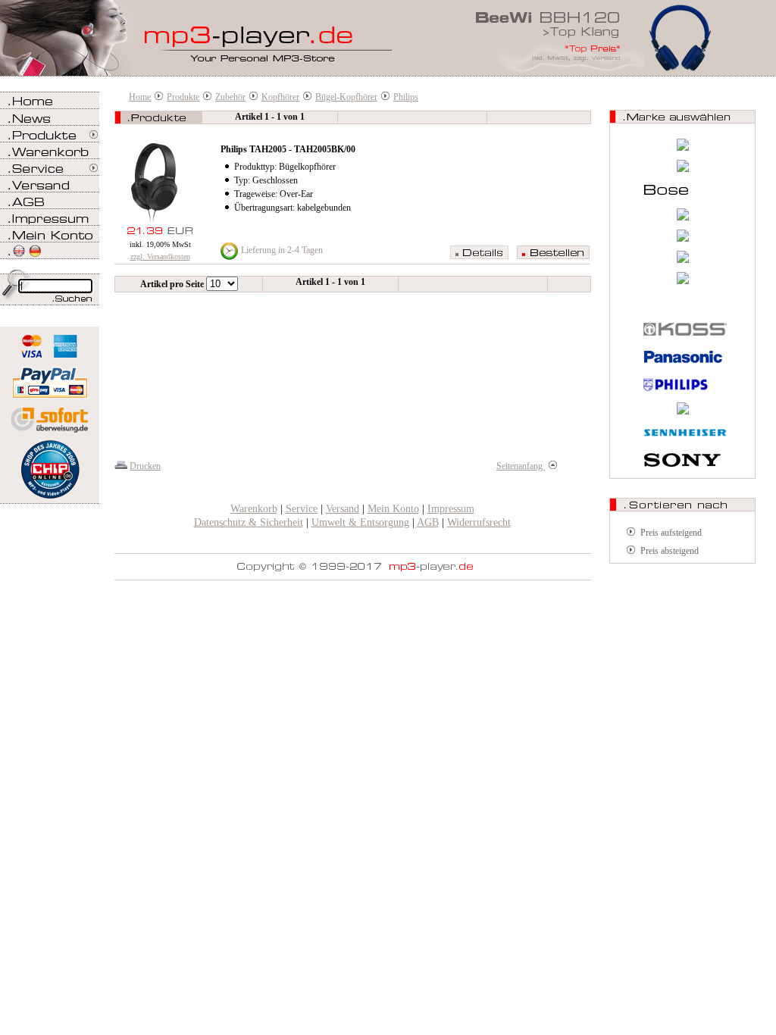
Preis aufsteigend (671, 532)
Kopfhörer (280, 97)
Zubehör (230, 97)
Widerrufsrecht (479, 522)
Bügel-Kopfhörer (346, 97)
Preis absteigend (669, 551)
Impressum (450, 508)
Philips (405, 97)
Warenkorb (253, 508)
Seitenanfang (520, 466)
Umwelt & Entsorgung (360, 522)
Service (302, 508)
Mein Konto (393, 508)
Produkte (183, 97)
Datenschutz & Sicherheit (248, 522)
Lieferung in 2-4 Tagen (282, 250)
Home (140, 97)
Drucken (145, 466)
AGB (428, 522)
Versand (342, 508)
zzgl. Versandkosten (160, 256)
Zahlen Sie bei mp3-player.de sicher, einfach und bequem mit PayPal (49, 377)
